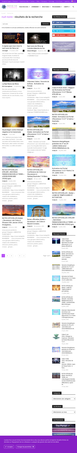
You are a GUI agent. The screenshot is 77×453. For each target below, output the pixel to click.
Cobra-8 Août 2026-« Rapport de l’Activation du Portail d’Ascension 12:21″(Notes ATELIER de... (67, 242)
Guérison (32, 1)
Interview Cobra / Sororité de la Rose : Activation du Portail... (38, 83)
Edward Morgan (32, 50)
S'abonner (70, 35)
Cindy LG (29, 88)
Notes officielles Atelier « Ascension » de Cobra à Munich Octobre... (36, 221)
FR (73, 1)
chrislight (5, 50)
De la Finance (59, 1)
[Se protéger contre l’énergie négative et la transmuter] (13, 121)
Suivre (72, 26)
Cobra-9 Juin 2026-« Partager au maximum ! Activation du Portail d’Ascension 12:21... (68, 338)
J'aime (72, 22)
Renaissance (44, 1)
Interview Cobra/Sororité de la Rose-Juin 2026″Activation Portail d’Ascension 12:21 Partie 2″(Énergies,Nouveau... (68, 313)
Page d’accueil (23, 6)
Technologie (51, 1)
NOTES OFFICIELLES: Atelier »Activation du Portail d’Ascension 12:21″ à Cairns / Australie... (67, 255)
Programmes (56, 6)
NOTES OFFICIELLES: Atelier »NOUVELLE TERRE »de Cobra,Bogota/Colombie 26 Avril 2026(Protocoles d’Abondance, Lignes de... (68, 379)
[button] (73, 7)
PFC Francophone (7, 86)
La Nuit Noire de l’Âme (10, 84)
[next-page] (24, 255)
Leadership (66, 1)
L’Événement (35, 6)
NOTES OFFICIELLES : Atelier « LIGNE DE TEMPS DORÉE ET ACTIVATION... (63, 195)
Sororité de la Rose (24, 1)
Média (38, 1)
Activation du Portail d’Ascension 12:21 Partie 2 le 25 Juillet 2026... (63, 170)
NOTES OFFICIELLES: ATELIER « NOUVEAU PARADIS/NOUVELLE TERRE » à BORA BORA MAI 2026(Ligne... (13, 174)
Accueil (3, 13)
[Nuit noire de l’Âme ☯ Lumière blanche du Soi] (38, 38)
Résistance (45, 6)
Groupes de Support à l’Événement (10, 1)
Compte (66, 6)
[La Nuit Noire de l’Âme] (13, 74)
